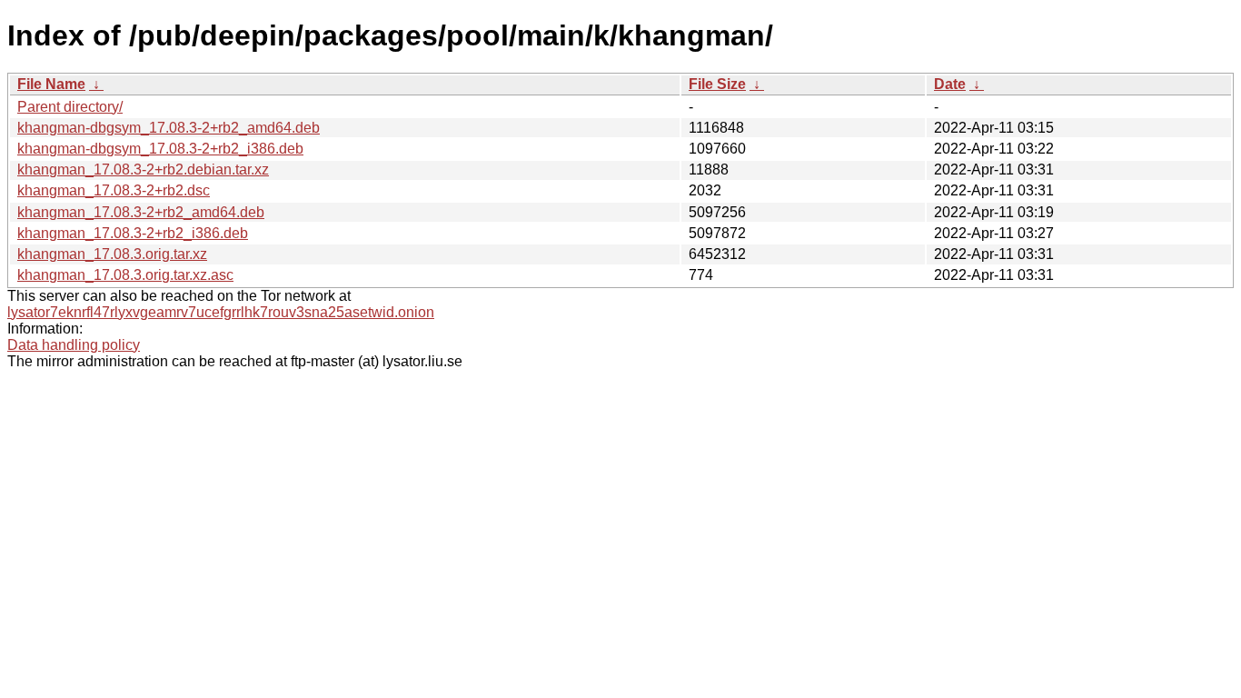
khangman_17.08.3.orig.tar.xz (112, 254)
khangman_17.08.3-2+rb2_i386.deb (132, 233)
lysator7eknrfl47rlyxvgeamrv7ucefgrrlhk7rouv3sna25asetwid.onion (220, 312)
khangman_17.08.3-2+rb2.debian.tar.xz (143, 169)
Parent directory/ (70, 107)
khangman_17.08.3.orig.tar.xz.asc (125, 275)
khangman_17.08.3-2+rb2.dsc (113, 190)
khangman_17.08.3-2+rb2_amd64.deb (140, 212)
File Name (51, 84)
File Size (717, 84)
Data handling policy (73, 345)
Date (950, 84)
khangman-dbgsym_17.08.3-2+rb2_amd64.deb (168, 127)
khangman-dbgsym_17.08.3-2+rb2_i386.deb (160, 148)
